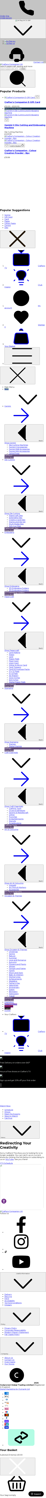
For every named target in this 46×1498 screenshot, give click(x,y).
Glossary (8, 1305)
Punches (13, 817)
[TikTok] (5, 1252)
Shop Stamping (11, 742)
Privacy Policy (10, 1328)
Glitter (12, 815)
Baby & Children (16, 975)
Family (12, 971)
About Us (8, 1358)
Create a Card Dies (17, 520)
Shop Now (9, 458)
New (6, 389)
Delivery (8, 1294)
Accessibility (9, 1301)
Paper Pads (14, 659)
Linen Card (14, 663)
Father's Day (14, 983)
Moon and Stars (16, 973)
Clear (23, 69)
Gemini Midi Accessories (19, 449)
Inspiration (9, 1002)
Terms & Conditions (13, 1303)
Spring (7, 215)
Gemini (7, 225)
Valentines (13, 985)
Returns (8, 1297)
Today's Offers (10, 1004)
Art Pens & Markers (17, 887)
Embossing (9, 532)
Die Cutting (9, 460)
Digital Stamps (15, 746)
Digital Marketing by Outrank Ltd (15, 1389)
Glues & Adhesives (17, 811)
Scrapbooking (15, 823)
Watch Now (5, 1106)
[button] (40, 749)
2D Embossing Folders (19, 588)
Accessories (14, 890)
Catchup (8, 1118)
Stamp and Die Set (17, 522)
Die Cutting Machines (18, 445)
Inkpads (12, 885)
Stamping (8, 688)
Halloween (14, 994)
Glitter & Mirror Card (18, 665)
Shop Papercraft (11, 650)
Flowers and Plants (17, 964)
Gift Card (8, 217)
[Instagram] (21, 1249)
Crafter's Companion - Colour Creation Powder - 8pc (20, 151)
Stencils (12, 821)
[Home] (11, 64)
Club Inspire (9, 1362)
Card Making (14, 653)
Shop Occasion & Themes (15, 950)
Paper (7, 221)
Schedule (8, 1110)
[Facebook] (21, 1232)
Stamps (12, 744)
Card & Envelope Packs (19, 669)
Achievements (15, 979)
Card (6, 219)
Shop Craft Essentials (13, 806)
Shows (7, 1112)
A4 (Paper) (13, 676)
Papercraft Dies (16, 516)
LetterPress (14, 453)
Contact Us (38, 62)
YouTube (9, 1159)
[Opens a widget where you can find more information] (36, 1494)
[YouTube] (21, 1269)
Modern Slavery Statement (16, 1332)
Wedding (13, 981)
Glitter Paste (10, 223)
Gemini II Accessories (18, 447)
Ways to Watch (11, 1116)
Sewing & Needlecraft (18, 813)
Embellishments (16, 819)
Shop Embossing (11, 586)
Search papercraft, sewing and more (16, 66)
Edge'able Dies (15, 518)
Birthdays (13, 992)
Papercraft (9, 597)
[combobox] (10, 68)
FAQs (6, 1299)
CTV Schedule (6, 1163)
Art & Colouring (11, 829)
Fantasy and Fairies (17, 969)
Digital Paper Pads (17, 682)
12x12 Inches (14, 678)
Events (7, 1008)
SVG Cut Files (15, 526)
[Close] (17, 239)
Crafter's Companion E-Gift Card (22, 102)
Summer (13, 958)
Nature (12, 956)
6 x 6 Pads (13, 674)
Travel (12, 996)
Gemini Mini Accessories (19, 451)
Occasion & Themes (13, 896)
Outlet (7, 1011)
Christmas (13, 952)
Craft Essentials (11, 753)
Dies (6, 228)
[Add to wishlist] (6, 120)
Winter (12, 966)
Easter (12, 990)
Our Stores (9, 1364)
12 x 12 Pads (14, 671)
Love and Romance (17, 960)
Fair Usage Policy (12, 1334)
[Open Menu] (22, 356)
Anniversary (14, 987)
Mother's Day (15, 977)
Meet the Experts (12, 1114)
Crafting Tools (15, 808)
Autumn (13, 962)
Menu (3, 1137)
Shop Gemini (10, 443)
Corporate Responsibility (15, 1330)
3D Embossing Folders (19, 590)
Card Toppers (15, 667)
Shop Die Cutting (12, 513)
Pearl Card (13, 661)
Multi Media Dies (16, 524)
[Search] (17, 79)
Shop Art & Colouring (13, 883)
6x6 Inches (13, 680)
